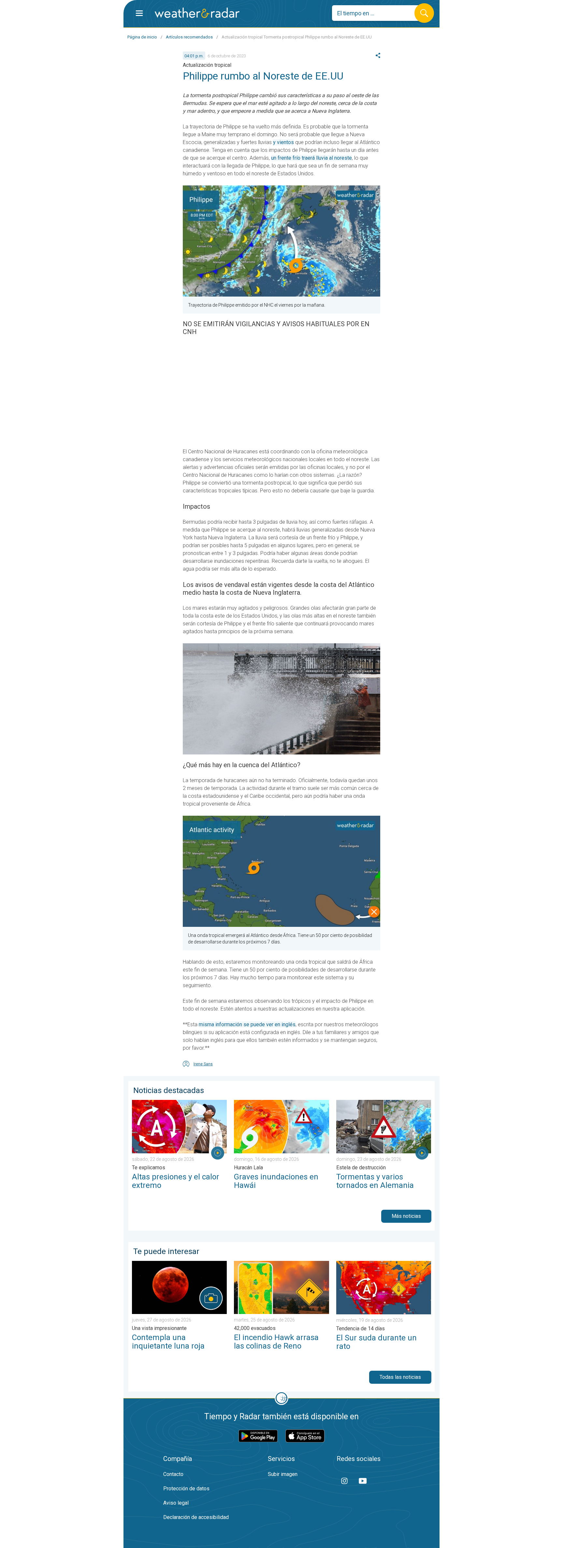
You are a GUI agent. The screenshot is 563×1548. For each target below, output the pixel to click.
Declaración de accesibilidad (196, 1517)
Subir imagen (282, 1474)
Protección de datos (186, 1488)
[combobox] (378, 13)
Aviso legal (176, 1503)
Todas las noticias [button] (400, 1377)
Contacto (173, 1474)
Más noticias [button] (406, 1216)
